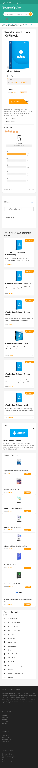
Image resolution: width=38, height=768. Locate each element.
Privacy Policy (5, 737)
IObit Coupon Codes (7, 754)
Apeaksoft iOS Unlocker (12, 489)
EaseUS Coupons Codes (8, 756)
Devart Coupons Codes (8, 762)
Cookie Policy (5, 741)
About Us (4, 715)
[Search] (30, 14)
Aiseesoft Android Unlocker (13, 508)
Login (19, 3)
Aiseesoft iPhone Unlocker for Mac (15, 546)
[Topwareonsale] (11, 8)
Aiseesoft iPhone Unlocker (13, 527)
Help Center (5, 723)
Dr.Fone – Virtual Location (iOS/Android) (15, 253)
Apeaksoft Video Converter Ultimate (16, 470)
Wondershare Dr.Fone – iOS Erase (18, 283)
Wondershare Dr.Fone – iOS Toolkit (19, 405)
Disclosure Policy (6, 739)
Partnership (5, 721)
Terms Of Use (5, 735)
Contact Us (5, 717)
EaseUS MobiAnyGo (10, 565)
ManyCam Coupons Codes (9, 760)
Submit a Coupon (6, 719)
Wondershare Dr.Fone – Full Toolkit (19, 343)
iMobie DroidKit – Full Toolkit (14, 584)
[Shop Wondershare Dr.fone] (19, 433)
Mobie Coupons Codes (8, 758)
